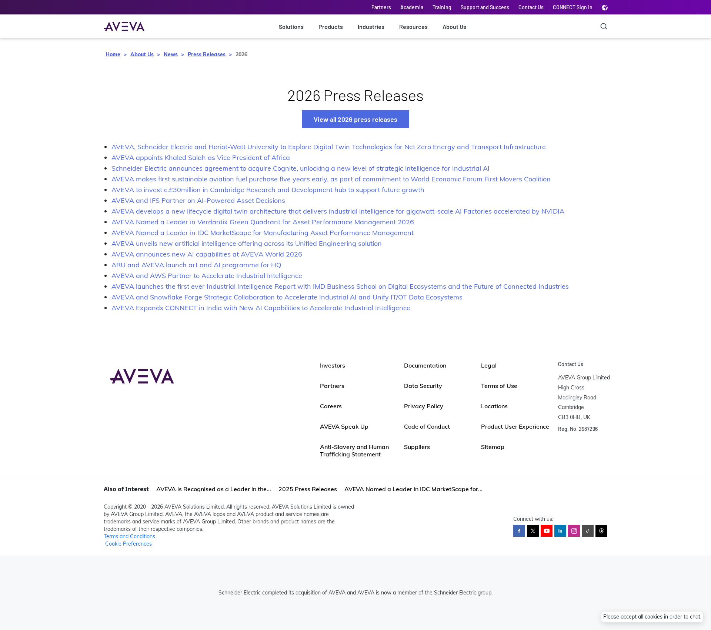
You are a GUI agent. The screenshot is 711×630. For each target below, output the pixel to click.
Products (330, 26)
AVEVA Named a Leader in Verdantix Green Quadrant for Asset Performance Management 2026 (262, 222)
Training (442, 7)
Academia (411, 7)
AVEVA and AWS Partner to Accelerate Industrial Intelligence (206, 275)
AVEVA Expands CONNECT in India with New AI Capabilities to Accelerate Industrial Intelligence (260, 308)
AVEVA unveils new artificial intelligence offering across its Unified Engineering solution (246, 243)
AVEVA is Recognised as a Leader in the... (213, 489)
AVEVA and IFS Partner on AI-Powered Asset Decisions (198, 200)
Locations (494, 406)
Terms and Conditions (129, 536)
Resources (413, 26)
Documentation (425, 365)
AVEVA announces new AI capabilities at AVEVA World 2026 (206, 254)
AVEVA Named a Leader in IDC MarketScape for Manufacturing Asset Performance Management (262, 232)
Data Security (423, 385)
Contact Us (531, 7)
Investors (332, 365)
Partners (381, 7)
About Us (454, 26)
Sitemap (492, 446)
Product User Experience (515, 426)
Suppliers (417, 446)
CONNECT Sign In (572, 7)
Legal (489, 365)
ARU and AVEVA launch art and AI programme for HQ (196, 265)
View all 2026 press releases (355, 119)
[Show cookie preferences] (693, 597)
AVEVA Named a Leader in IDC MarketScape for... (413, 489)
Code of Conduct (427, 426)
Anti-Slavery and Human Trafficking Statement (354, 450)
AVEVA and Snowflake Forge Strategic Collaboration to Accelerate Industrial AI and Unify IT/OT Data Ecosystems (287, 297)
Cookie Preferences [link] (128, 543)
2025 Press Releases (307, 489)
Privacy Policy (423, 406)
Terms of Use (499, 385)
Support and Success (485, 7)
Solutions (291, 26)
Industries (371, 26)
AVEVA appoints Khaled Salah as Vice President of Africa (200, 157)
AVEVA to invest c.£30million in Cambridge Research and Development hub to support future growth (267, 189)
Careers (331, 406)
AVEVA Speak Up (344, 426)
